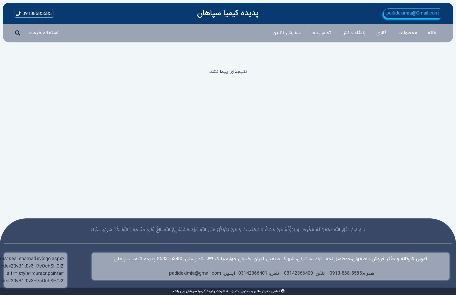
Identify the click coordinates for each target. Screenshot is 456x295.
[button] (393, 33)
